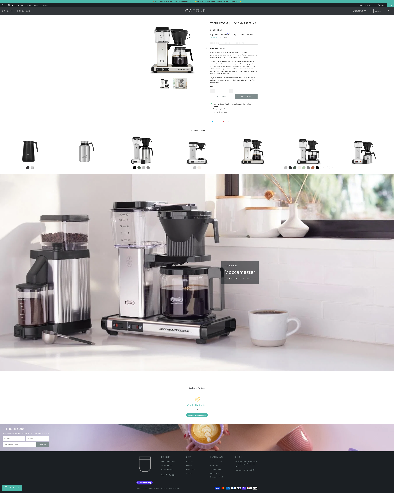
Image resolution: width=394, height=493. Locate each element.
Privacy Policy (214, 465)
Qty (211, 87)
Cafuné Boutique (147, 488)
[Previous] (138, 48)
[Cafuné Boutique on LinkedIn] (12, 5)
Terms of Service (216, 461)
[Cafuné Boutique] (195, 11)
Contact (28, 5)
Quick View (197, 159)
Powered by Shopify (174, 488)
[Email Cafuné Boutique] (2, 5)
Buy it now (246, 96)
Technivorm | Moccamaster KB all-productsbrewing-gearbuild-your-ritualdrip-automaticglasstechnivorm (252, 150)
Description (214, 43)
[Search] (389, 11)
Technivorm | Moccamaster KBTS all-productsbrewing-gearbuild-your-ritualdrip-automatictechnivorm (364, 150)
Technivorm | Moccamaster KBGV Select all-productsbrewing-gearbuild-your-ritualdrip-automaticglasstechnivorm (308, 150)
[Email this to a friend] (228, 121)
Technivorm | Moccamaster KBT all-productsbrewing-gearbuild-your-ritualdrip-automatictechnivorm (141, 150)
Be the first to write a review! (197, 415)
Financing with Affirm (217, 477)
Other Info (240, 43)
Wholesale (189, 461)
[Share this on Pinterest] (223, 121)
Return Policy (214, 473)
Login (382, 5)
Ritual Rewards (41, 5)
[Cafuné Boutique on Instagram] (9, 5)
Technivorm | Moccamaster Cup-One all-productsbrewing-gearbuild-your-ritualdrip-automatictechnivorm (197, 150)
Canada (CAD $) (364, 5)
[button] (9, 11)
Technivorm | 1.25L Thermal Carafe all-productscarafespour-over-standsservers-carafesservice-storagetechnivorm (30, 150)
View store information (220, 112)
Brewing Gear (190, 469)
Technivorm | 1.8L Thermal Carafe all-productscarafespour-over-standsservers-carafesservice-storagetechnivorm (85, 150)
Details (227, 43)
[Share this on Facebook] (218, 121)
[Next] (206, 48)
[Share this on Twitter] (212, 121)
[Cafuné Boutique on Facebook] (6, 5)
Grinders (189, 465)
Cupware (189, 473)
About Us (19, 5)
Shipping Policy (215, 469)
